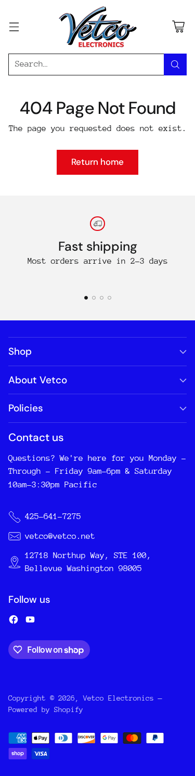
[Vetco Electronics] (98, 26)
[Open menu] (13, 26)
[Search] (175, 64)
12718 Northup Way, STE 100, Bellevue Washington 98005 (88, 562)
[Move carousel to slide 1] (86, 298)
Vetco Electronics (118, 698)
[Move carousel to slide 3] (101, 298)
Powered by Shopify (45, 709)
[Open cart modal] (178, 26)
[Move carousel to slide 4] (109, 298)
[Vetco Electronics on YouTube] (30, 621)
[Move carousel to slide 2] (94, 298)
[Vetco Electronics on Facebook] (13, 621)
